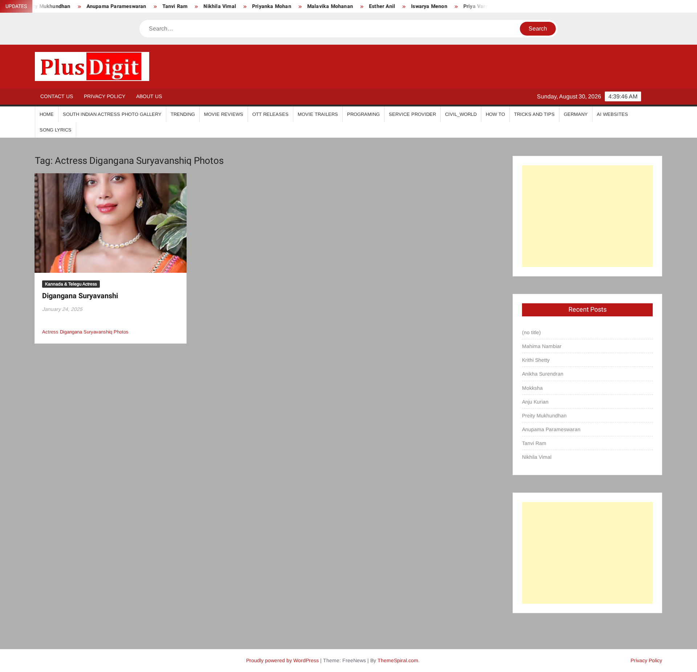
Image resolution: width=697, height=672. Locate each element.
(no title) (531, 332)
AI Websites (612, 114)
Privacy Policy (104, 96)
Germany (576, 114)
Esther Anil (365, 6)
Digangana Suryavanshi (80, 296)
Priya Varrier (462, 6)
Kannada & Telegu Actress (71, 284)
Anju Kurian (535, 402)
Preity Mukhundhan (544, 415)
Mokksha (532, 388)
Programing (363, 114)
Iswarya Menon (412, 6)
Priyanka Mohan (254, 6)
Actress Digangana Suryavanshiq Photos (85, 332)
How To (495, 114)
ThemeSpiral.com (398, 660)
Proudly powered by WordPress (282, 660)
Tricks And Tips (534, 114)
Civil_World (461, 114)
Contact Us (56, 96)
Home (47, 114)
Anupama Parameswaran (99, 6)
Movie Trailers (318, 114)
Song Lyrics (56, 130)
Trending (183, 114)
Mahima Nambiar (542, 346)
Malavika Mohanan (313, 6)
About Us (149, 96)
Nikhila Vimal (203, 6)
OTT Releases (270, 114)
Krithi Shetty (536, 360)
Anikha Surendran (542, 374)
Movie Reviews (223, 114)
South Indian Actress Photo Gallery (112, 114)
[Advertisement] (587, 216)
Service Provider (412, 114)
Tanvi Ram (158, 6)
